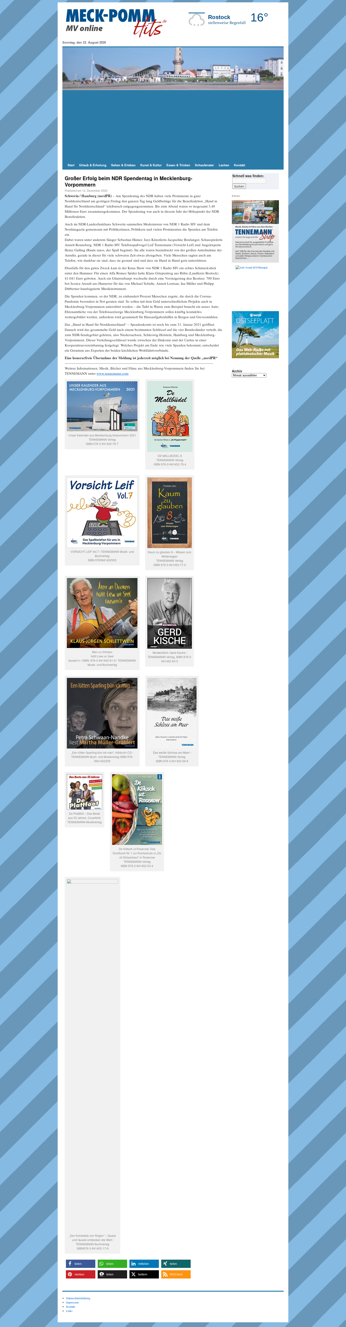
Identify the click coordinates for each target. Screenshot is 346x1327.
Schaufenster (204, 165)
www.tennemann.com (113, 373)
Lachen (224, 165)
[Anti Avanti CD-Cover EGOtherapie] (257, 287)
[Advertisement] (173, 125)
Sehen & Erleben (123, 165)
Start (71, 165)
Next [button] (273, 287)
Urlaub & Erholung (92, 165)
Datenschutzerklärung (78, 1298)
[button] (80, 1264)
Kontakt (239, 165)
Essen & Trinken (178, 165)
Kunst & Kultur (151, 165)
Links (69, 1311)
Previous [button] (237, 287)
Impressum (72, 1302)
